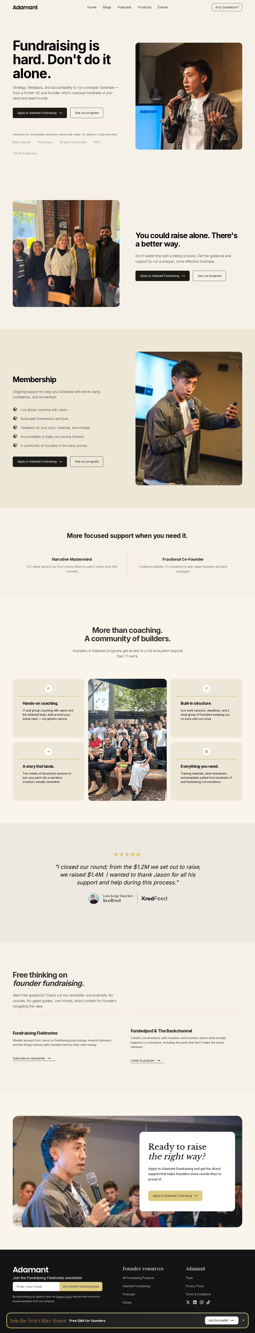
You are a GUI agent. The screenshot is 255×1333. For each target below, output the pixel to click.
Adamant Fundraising (136, 1286)
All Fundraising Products (138, 1278)
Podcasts (124, 7)
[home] (37, 7)
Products (144, 7)
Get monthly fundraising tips (81, 1286)
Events (163, 7)
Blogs (107, 7)
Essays (127, 1302)
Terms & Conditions (198, 1294)
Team (189, 1278)
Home (91, 7)
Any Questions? (227, 7)
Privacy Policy (195, 1286)
